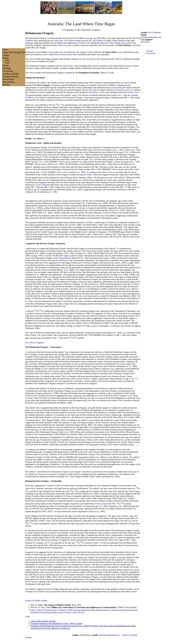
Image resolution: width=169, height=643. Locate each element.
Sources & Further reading (36, 600)
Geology (149, 51)
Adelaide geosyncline (122, 43)
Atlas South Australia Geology (43, 621)
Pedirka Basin (72, 54)
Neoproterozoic (122, 90)
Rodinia (94, 92)
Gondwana (150, 53)
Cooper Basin (53, 54)
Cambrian (29, 40)
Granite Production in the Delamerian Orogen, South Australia (56, 623)
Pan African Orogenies (34, 342)
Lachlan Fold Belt (107, 504)
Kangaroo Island (84, 174)
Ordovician (58, 40)
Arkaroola (46, 185)
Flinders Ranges (74, 40)
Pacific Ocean (133, 92)
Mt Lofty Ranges (95, 40)
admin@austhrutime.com (151, 37)
